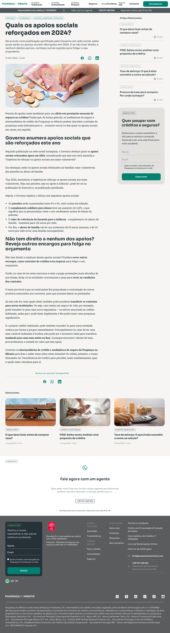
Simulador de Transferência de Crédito (27, 357)
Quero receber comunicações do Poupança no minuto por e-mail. (139, 167)
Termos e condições (138, 523)
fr (16, 581)
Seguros (91, 559)
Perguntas (114, 538)
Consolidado (93, 554)
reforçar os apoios (57, 179)
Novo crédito (94, 549)
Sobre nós (114, 528)
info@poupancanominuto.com (147, 556)
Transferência (94, 536)
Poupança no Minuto (50, 121)
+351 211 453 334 (106, 10)
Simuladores (155, 4)
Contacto (114, 533)
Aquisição (92, 531)
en (12, 581)
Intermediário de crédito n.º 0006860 (37, 10)
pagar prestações (68, 273)
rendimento (62, 211)
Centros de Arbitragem (139, 549)
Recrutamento (116, 543)
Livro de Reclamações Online (142, 544)
